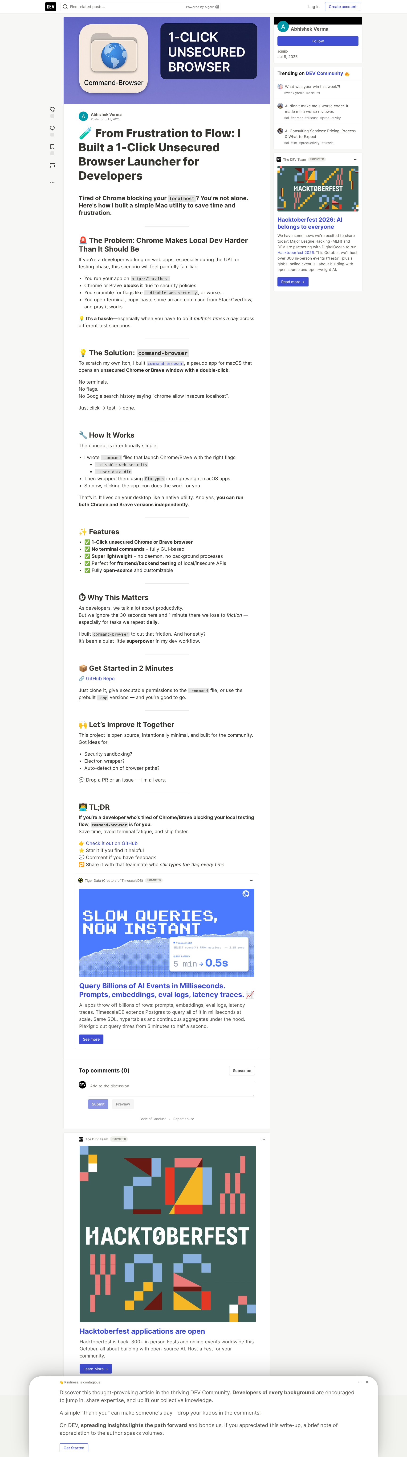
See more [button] (91, 1039)
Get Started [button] (74, 1447)
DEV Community (324, 73)
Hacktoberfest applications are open (142, 1331)
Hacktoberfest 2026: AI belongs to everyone (309, 223)
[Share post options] (52, 182)
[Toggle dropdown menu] (251, 880)
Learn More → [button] (95, 1368)
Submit (98, 1104)
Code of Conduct (152, 1119)
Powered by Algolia (200, 7)
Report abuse (183, 1119)
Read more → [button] (293, 281)
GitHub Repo (100, 678)
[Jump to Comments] (52, 130)
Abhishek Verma (106, 114)
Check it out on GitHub (112, 843)
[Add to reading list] (52, 149)
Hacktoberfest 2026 (295, 252)
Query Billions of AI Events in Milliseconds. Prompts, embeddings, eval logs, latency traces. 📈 (166, 990)
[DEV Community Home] (51, 6)
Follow (318, 41)
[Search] (65, 6)
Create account (343, 6)
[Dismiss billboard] (367, 1382)
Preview (123, 1104)
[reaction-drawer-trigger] (52, 111)
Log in (313, 6)
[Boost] (52, 165)
